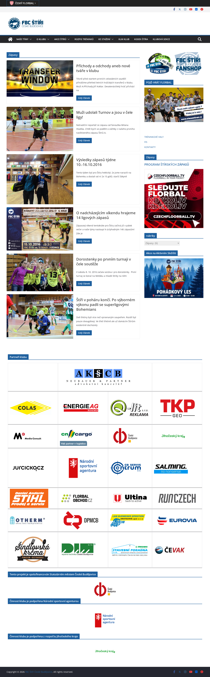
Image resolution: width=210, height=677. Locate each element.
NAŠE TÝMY (22, 39)
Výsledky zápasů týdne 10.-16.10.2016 (96, 162)
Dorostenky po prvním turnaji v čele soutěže (103, 261)
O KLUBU (41, 39)
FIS (145, 142)
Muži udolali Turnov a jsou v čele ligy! (104, 115)
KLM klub (124, 39)
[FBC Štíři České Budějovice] (10, 39)
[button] (30, 39)
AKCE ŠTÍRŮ (60, 39)
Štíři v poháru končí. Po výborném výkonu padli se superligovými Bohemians (105, 304)
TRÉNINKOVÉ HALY (154, 136)
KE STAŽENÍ (104, 39)
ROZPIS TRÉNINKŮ (84, 39)
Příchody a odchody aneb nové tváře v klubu (103, 68)
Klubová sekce (161, 39)
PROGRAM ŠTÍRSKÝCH (166, 164)
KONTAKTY (150, 147)
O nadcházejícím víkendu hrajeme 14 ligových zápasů (106, 215)
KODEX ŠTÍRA (141, 39)
